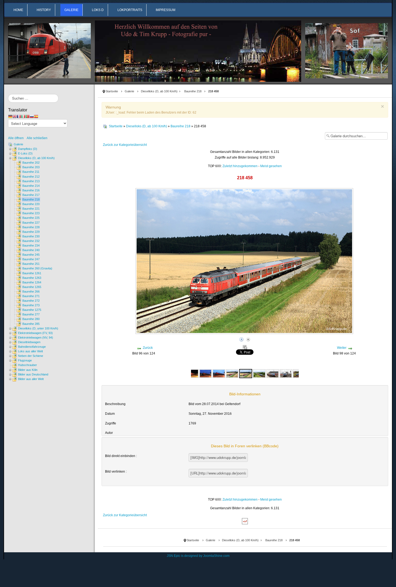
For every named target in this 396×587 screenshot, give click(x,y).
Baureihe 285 (31, 323)
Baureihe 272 (31, 300)
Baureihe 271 (31, 296)
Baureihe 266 (31, 291)
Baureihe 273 (31, 305)
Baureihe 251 (31, 263)
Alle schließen (37, 138)
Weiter (341, 348)
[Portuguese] (27, 116)
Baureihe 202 (31, 162)
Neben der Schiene (30, 355)
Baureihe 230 (31, 236)
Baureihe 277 (31, 314)
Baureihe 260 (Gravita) (37, 268)
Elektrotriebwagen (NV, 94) (35, 337)
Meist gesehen (271, 166)
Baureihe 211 (30, 171)
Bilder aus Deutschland (33, 374)
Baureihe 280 (31, 319)
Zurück (148, 348)
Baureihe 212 (31, 176)
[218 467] (259, 373)
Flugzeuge (25, 360)
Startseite (112, 91)
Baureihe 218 (193, 91)
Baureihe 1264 (31, 282)
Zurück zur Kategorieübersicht (125, 145)
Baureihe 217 (31, 194)
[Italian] (23, 116)
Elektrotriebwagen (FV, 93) (35, 333)
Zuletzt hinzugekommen (240, 166)
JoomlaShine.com (216, 556)
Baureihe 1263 (31, 277)
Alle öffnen (17, 138)
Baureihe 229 (31, 231)
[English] (14, 116)
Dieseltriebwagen (29, 342)
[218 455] (192, 373)
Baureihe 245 (31, 254)
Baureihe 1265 (31, 287)
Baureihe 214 (31, 185)
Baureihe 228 (31, 227)
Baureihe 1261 (31, 273)
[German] (10, 116)
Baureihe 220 (31, 204)
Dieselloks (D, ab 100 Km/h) (159, 91)
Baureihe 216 (31, 190)
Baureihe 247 (31, 259)
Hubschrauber (27, 365)
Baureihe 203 (31, 167)
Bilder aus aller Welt (31, 379)
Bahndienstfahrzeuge (32, 346)
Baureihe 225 (31, 217)
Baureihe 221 (31, 208)
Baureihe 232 (31, 240)
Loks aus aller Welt (30, 351)
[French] (19, 116)
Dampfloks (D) (27, 148)
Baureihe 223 (31, 213)
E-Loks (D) (25, 153)
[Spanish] (36, 116)
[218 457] (232, 373)
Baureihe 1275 (31, 309)
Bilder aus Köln (27, 369)
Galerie (129, 91)
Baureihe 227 (31, 222)
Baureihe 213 (31, 181)
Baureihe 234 (31, 245)
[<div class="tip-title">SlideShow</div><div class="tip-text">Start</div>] (241, 338)
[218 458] (245, 373)
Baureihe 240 (31, 250)
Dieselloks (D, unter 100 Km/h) (38, 328)
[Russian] (32, 116)
